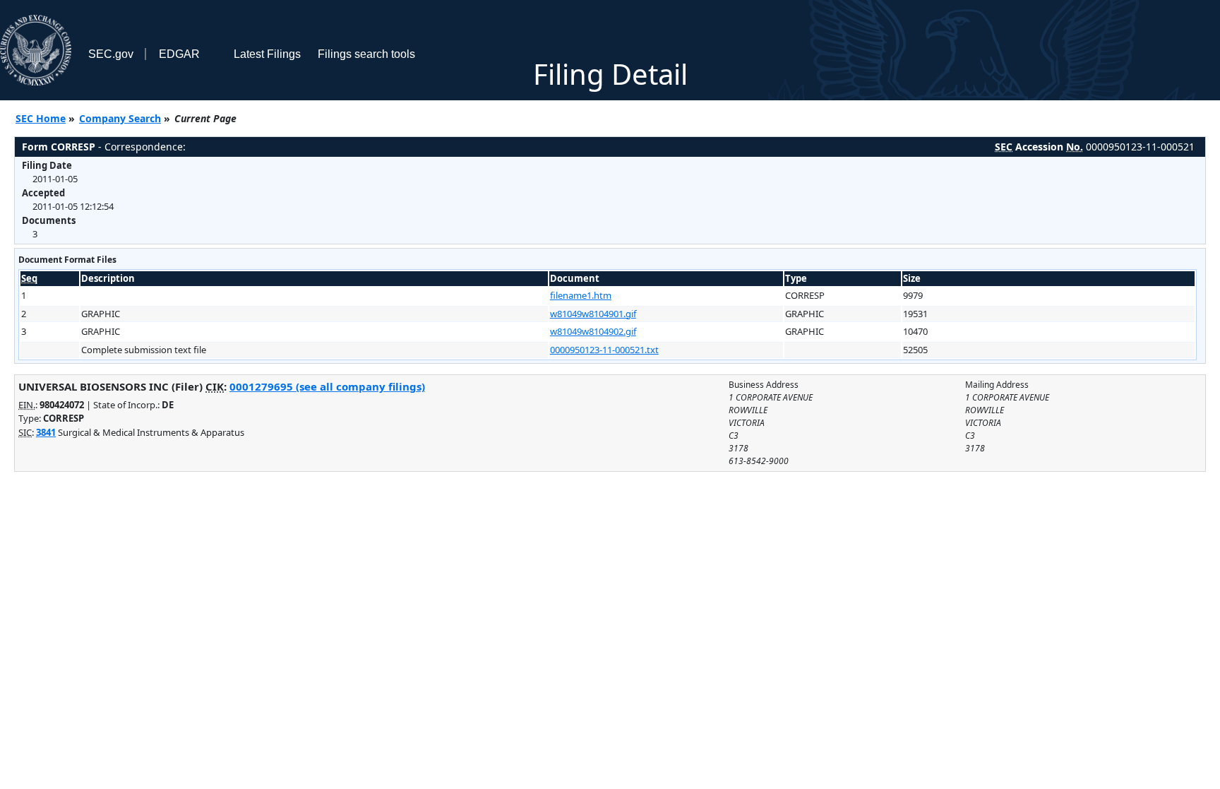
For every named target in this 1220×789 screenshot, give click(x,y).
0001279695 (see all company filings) (327, 386)
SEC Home (41, 118)
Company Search (120, 118)
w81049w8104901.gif (593, 313)
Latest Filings (267, 54)
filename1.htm (580, 295)
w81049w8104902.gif (593, 331)
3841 (46, 432)
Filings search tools (366, 54)
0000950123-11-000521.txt (604, 349)
